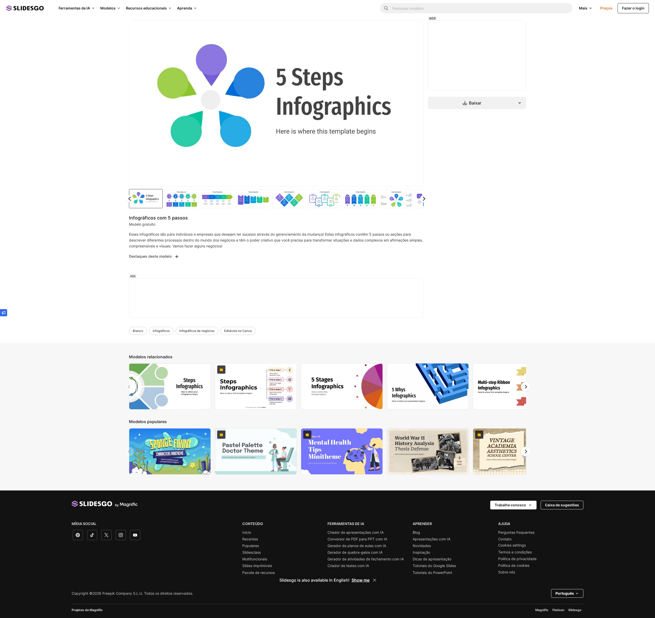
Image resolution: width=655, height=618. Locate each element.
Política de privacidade (517, 559)
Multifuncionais (254, 559)
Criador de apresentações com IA (356, 532)
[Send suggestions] (3, 312)
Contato (504, 539)
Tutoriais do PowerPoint (432, 573)
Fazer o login (633, 8)
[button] (424, 198)
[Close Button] (374, 580)
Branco (138, 331)
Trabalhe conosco (510, 505)
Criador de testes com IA (348, 566)
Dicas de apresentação (432, 559)
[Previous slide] (129, 386)
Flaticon (558, 610)
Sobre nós (506, 572)
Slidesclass (251, 552)
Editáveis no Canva (238, 331)
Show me (360, 580)
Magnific (541, 610)
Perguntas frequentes (516, 532)
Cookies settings (512, 545)
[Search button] (386, 8)
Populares (250, 546)
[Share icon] (415, 29)
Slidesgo (574, 610)
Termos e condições (515, 552)
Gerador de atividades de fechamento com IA (366, 559)
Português (564, 593)
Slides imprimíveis (257, 566)
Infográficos (161, 331)
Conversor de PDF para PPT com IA (357, 539)
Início (246, 532)
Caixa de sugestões (562, 505)
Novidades (422, 546)
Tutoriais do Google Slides (434, 566)
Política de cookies (513, 565)
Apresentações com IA (431, 539)
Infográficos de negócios (196, 331)
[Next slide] (415, 103)
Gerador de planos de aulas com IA (357, 546)
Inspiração (421, 552)
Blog (416, 532)
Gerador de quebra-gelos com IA (355, 552)
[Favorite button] (401, 29)
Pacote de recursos (258, 573)
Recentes (250, 539)
